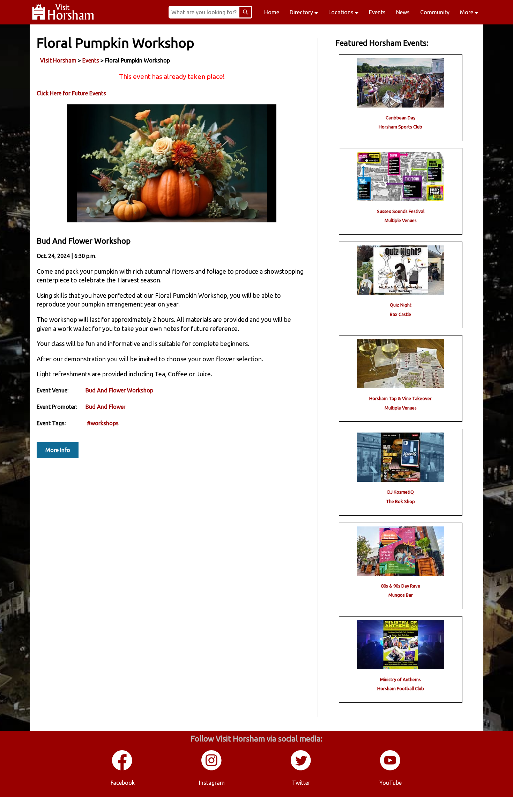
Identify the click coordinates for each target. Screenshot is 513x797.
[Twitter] (301, 769)
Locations (341, 12)
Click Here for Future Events (71, 93)
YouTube (390, 783)
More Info (57, 450)
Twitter (301, 783)
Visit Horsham (58, 60)
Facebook (123, 783)
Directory (302, 12)
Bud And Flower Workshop (119, 390)
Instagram (212, 783)
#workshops (103, 423)
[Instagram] (211, 769)
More (467, 12)
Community (434, 12)
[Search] (245, 12)
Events (377, 12)
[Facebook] (122, 769)
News (403, 12)
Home (271, 12)
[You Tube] (390, 769)
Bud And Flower (106, 407)
